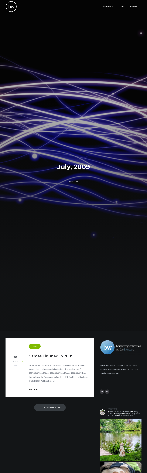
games (34, 346)
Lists (122, 7)
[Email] (102, 391)
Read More (34, 389)
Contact (134, 7)
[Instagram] (107, 391)
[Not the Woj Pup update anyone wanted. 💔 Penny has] (120, 440)
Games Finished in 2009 (51, 356)
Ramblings (108, 7)
